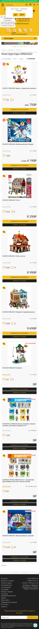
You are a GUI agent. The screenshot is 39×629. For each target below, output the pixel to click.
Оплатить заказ (6, 583)
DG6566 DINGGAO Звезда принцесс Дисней (17, 536)
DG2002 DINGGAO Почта (11, 200)
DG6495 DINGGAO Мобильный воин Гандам (17, 144)
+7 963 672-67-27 (23, 21)
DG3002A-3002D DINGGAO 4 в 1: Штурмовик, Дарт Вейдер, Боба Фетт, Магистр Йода (18, 480)
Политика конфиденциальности (8, 595)
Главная (3, 50)
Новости (4, 607)
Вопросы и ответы (7, 581)
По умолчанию (6, 59)
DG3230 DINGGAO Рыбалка (12, 368)
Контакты (4, 578)
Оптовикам (5, 589)
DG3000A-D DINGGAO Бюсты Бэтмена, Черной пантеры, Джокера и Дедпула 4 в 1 (18, 424)
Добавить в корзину (19, 109)
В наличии (31, 59)
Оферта (3, 598)
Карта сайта (5, 600)
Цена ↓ (21, 59)
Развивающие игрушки (9, 602)
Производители (11, 50)
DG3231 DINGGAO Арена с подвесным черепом (19, 88)
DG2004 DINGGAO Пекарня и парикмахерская (18, 312)
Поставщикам (6, 587)
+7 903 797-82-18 (23, 19)
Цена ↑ (15, 59)
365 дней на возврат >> (19, 34)
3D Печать (4, 604)
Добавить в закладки (19, 113)
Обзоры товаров (7, 592)
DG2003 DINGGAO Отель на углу (13, 256)
